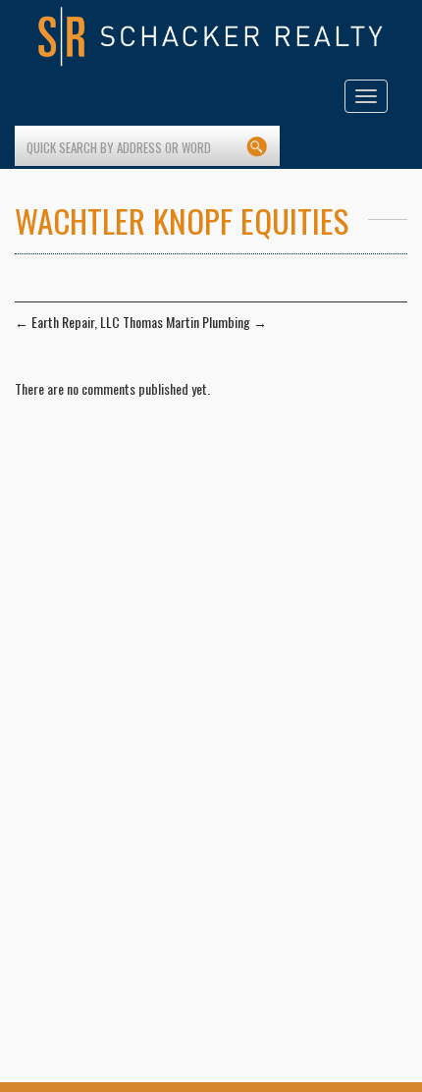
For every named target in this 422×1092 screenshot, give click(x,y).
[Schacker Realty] (211, 37)
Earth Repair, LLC (67, 321)
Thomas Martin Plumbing (195, 321)
